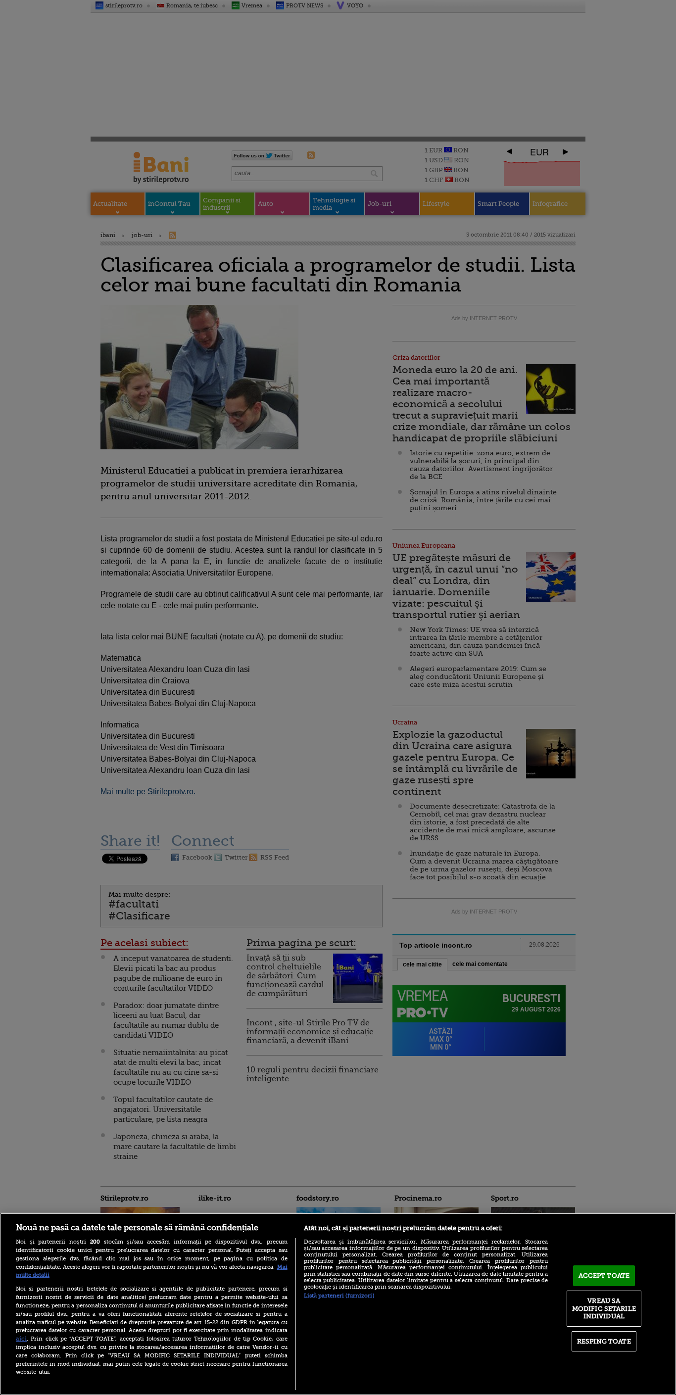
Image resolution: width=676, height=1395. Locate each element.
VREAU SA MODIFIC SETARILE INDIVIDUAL (604, 1308)
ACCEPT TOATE (604, 1275)
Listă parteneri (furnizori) (339, 1296)
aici (21, 1338)
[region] (338, 1304)
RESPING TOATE (604, 1341)
